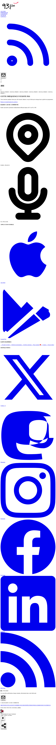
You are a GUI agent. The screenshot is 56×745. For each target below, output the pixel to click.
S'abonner (3, 700)
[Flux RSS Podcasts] (28, 71)
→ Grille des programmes (16, 344)
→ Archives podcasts (27, 344)
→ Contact (43, 344)
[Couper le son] (1, 722)
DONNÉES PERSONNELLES (30, 705)
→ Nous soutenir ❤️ (36, 344)
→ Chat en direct (50, 344)
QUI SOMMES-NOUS (17, 705)
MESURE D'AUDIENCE (44, 705)
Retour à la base (4, 102)
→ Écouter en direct (5, 344)
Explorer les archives (13, 102)
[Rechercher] (1, 79)
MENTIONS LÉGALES (6, 705)
